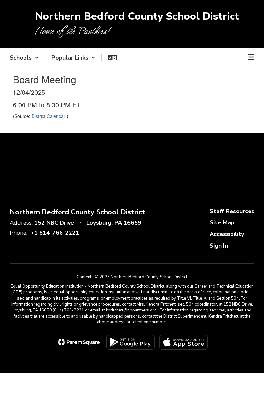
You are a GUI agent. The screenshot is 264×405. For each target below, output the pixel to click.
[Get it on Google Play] (130, 342)
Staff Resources (232, 211)
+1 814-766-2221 (55, 233)
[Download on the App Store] (183, 342)
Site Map (222, 222)
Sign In (219, 246)
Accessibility (227, 234)
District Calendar (49, 116)
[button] (24, 57)
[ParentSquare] (79, 342)
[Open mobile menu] (251, 57)
